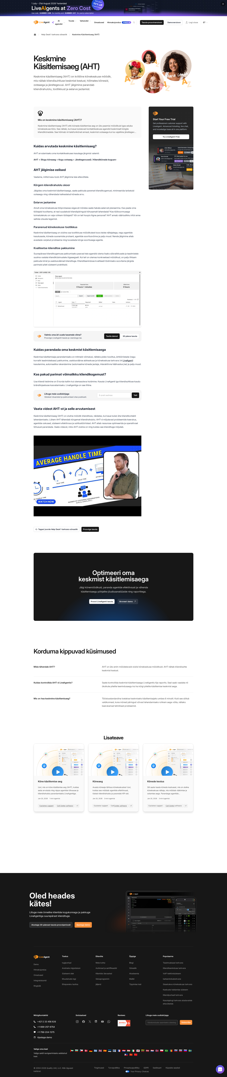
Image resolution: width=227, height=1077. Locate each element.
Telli (135, 395)
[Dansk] (86, 1051)
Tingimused (99, 1068)
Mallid (131, 979)
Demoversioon (174, 22)
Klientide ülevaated (104, 973)
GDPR (146, 1068)
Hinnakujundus (40, 970)
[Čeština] (81, 1051)
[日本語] (138, 1051)
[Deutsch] (90, 1051)
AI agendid (58, 22)
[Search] (135, 22)
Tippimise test (135, 984)
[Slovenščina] (185, 1051)
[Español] (105, 1051)
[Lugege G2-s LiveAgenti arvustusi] (124, 1023)
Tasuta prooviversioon (152, 22)
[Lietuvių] (142, 1051)
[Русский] (175, 1051)
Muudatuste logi (69, 979)
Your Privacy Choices (139, 1071)
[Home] (35, 34)
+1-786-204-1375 (45, 1032)
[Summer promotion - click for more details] (113, 8)
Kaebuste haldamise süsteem (175, 990)
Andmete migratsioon (71, 968)
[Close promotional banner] (223, 4)
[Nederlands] (152, 1051)
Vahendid (84, 21)
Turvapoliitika (114, 1068)
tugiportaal (66, 963)
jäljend (98, 984)
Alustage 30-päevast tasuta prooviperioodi (51, 925)
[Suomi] (114, 1051)
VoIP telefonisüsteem (172, 973)
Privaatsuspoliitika (131, 1068)
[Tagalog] (126, 1055)
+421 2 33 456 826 (46, 1021)
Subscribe (186, 1022)
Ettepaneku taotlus (70, 984)
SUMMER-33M (45, 13)
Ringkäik (37, 986)
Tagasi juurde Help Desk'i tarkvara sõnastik (58, 529)
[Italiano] (133, 1051)
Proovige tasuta (90, 529)
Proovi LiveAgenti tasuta (102, 601)
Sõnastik (133, 968)
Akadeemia (134, 973)
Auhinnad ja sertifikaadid (106, 968)
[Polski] (161, 1051)
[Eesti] (109, 1051)
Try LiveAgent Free (171, 137)
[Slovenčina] (180, 1051)
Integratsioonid (40, 980)
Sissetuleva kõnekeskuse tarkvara (177, 984)
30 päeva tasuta (130, 336)
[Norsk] (157, 1051)
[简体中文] (135, 1055)
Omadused (38, 975)
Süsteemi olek (68, 973)
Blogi (131, 963)
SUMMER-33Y (70, 13)
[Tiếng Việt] (131, 1055)
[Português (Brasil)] (166, 1051)
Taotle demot (112, 336)
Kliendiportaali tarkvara (173, 995)
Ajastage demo (83, 925)
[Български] (76, 1051)
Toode (71, 21)
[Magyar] (128, 1051)
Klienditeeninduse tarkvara (174, 968)
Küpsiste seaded (173, 1068)
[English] (100, 1051)
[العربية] (71, 1051)
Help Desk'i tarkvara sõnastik (54, 34)
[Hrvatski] (123, 1051)
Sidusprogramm (102, 979)
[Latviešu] (147, 1051)
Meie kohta (100, 963)
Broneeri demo (126, 601)
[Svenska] (190, 1051)
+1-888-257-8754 (46, 1027)
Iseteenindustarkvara (172, 979)
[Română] (171, 1051)
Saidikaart (157, 1068)
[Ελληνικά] (95, 1051)
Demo (36, 964)
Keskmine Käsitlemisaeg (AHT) (85, 34)
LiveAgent (128, 360)
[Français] (119, 1051)
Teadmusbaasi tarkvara (173, 963)
